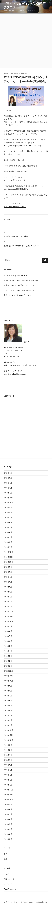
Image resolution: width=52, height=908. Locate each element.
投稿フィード (9, 879)
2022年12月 (8, 671)
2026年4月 (8, 483)
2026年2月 (8, 488)
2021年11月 (8, 735)
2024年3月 (8, 597)
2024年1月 (8, 606)
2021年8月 (8, 750)
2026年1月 (8, 493)
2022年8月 (8, 691)
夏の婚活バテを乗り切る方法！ (16, 275)
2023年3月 (8, 656)
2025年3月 (8, 537)
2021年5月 (8, 765)
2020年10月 (8, 799)
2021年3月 (8, 775)
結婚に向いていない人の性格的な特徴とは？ (22, 280)
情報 (5, 859)
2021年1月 (8, 785)
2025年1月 (8, 547)
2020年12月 (8, 790)
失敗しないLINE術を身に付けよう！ (18, 295)
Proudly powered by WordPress (34, 902)
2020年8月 (8, 809)
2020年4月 (8, 829)
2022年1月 (8, 725)
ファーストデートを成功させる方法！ (19, 290)
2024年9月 (8, 567)
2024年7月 (8, 577)
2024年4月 (8, 592)
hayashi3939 (23, 73)
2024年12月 (8, 552)
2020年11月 (8, 795)
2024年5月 (8, 587)
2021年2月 (8, 780)
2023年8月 (8, 631)
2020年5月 (8, 824)
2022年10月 (8, 681)
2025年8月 (8, 512)
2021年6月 (8, 760)
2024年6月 (8, 582)
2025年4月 (8, 532)
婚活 (8, 219)
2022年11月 (8, 676)
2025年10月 (8, 502)
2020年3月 (8, 834)
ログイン (7, 874)
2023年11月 (8, 616)
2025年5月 (8, 527)
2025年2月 (8, 542)
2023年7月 (8, 636)
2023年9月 (8, 626)
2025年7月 (8, 517)
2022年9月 (8, 686)
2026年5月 (8, 478)
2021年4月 (8, 770)
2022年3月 (8, 715)
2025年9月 (8, 507)
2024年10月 (8, 562)
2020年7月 (8, 814)
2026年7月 (8, 473)
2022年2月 (8, 720)
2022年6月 (8, 700)
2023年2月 (8, 661)
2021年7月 (8, 755)
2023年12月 (8, 611)
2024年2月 (8, 601)
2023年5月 (8, 646)
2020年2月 (8, 839)
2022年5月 (8, 705)
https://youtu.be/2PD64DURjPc (16, 189)
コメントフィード (11, 884)
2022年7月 (8, 696)
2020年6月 (8, 819)
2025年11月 (8, 498)
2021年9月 (8, 745)
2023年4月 (8, 651)
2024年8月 (8, 572)
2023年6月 (8, 641)
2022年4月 (8, 710)
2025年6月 (8, 522)
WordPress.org (10, 889)
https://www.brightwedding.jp (15, 206)
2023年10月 (8, 621)
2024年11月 (8, 557)
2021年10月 (8, 740)
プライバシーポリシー (12, 902)
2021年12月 (8, 730)
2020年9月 (8, 804)
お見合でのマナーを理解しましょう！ (19, 285)
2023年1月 (8, 666)
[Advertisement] (26, 41)
